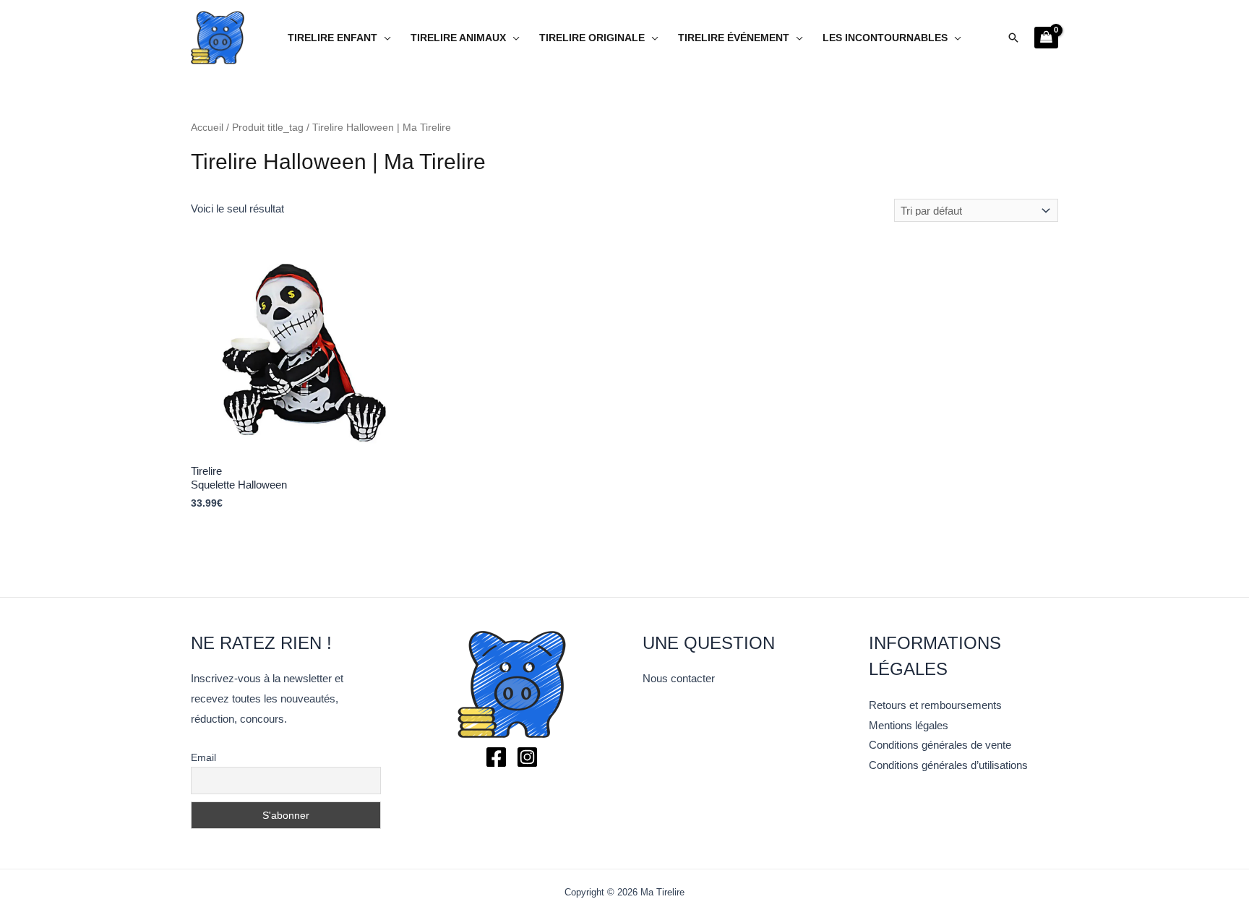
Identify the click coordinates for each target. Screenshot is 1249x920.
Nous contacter (679, 678)
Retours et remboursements (935, 705)
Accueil (207, 127)
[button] (1013, 37)
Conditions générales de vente (940, 745)
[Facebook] (496, 757)
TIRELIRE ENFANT (332, 38)
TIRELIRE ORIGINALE (592, 38)
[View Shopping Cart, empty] (1046, 37)
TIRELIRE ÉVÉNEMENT (733, 38)
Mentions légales (908, 725)
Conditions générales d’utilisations (948, 765)
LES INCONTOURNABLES (885, 38)
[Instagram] (527, 757)
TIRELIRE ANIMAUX (458, 38)
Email (203, 757)
